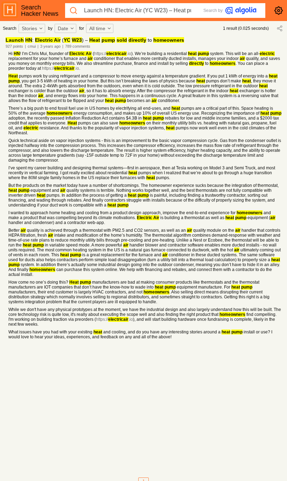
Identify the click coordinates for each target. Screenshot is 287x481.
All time (97, 28)
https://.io (112, 53)
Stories (29, 28)
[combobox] (33, 28)
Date (63, 28)
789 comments (77, 46)
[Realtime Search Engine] (240, 10)
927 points (14, 46)
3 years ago (50, 46)
